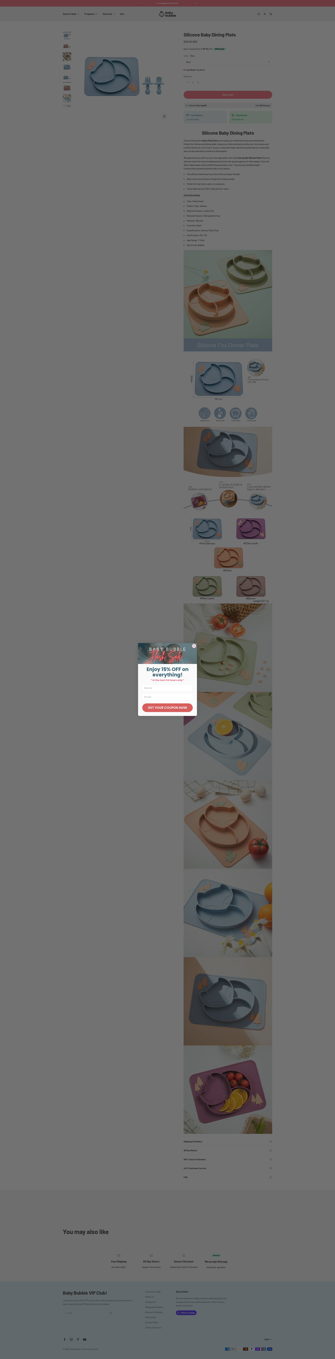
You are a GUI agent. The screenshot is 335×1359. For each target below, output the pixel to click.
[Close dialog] (194, 646)
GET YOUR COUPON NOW (167, 707)
